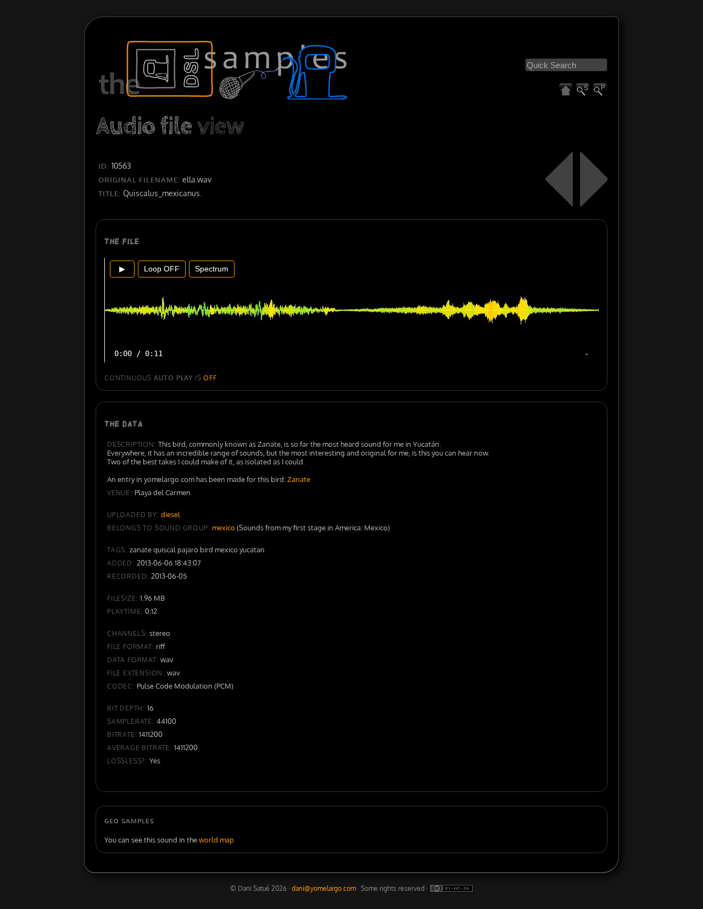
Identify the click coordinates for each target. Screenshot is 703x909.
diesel (170, 514)
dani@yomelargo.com (324, 888)
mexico (223, 527)
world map (216, 839)
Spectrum (211, 268)
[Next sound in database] (593, 179)
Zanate (298, 479)
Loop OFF (162, 268)
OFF (209, 378)
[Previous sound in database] (559, 179)
